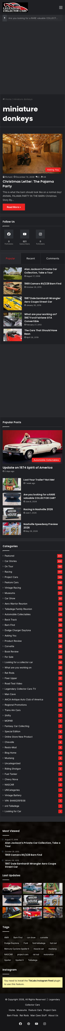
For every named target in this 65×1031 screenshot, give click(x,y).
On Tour (9, 566)
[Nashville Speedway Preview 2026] (12, 528)
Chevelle (9, 742)
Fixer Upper (11, 678)
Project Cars (11, 577)
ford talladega (38, 943)
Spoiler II (20, 960)
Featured (9, 555)
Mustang (9, 758)
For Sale (9, 657)
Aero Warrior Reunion (16, 603)
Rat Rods (9, 673)
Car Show (10, 598)
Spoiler (7, 960)
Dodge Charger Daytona (18, 630)
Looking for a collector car (19, 662)
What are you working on (18, 667)
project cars (22, 954)
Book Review (11, 651)
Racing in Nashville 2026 (21, 18)
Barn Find (10, 625)
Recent (30, 258)
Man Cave (10, 694)
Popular (10, 258)
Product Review (13, 641)
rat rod (36, 954)
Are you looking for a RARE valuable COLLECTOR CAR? (40, 496)
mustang (52, 948)
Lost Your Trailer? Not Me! (39, 479)
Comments (52, 258)
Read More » (14, 207)
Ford (26, 943)
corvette (44, 937)
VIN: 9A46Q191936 (15, 800)
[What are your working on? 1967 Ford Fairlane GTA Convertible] (13, 319)
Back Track (11, 619)
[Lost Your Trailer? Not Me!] (12, 484)
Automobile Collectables (17, 614)
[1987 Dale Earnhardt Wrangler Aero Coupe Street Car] (13, 303)
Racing (8, 571)
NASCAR (9, 784)
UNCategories (12, 790)
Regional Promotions (16, 704)
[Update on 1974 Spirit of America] (12, 888)
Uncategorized (12, 763)
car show (31, 937)
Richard (8, 177)
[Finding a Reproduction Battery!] (12, 912)
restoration (49, 954)
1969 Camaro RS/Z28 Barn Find (42, 283)
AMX (6, 937)
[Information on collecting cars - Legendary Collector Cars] (15, 7)
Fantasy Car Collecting (17, 726)
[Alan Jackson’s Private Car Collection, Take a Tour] (13, 273)
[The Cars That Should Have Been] (13, 335)
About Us (53, 1015)
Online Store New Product (18, 736)
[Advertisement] (32, 59)
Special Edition (12, 731)
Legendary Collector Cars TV (20, 688)
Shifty (8, 715)
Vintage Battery (13, 795)
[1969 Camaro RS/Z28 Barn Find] (13, 288)
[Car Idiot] (32, 913)
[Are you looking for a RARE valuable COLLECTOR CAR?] (12, 499)
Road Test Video (13, 683)
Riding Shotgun (13, 768)
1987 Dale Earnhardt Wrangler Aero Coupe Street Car (42, 300)
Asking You (10, 635)
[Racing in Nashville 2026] (12, 514)
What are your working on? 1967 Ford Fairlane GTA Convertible (40, 318)
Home (8, 99)
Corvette (9, 646)
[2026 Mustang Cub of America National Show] (52, 912)
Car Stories (11, 561)
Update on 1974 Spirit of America (27, 467)
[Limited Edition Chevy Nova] (32, 888)
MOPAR (9, 720)
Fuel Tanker (11, 774)
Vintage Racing (13, 587)
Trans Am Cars (12, 710)
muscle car (39, 948)
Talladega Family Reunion (18, 609)
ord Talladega (12, 806)
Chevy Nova (11, 779)
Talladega (32, 960)
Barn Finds (12, 1015)
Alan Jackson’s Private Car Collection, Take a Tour (40, 270)
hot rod (53, 943)
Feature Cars (11, 582)
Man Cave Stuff (38, 1015)
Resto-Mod (10, 747)
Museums (10, 593)
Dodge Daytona (11, 943)
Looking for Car (13, 811)
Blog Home (10, 752)
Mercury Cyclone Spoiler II (16, 948)
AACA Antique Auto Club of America (24, 699)
